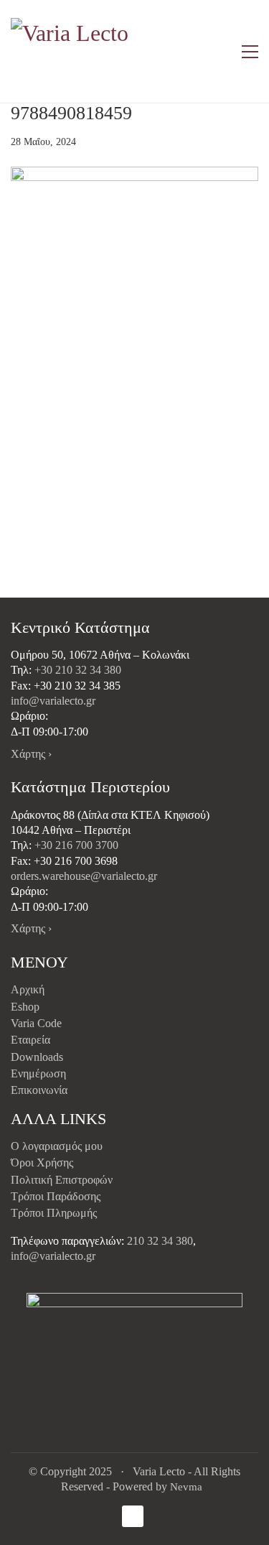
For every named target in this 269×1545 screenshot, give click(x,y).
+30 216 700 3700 (76, 845)
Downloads (37, 1057)
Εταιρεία (30, 1040)
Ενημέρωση (38, 1073)
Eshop (25, 1007)
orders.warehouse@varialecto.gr (84, 876)
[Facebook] (132, 1516)
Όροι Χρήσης (42, 1162)
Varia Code (36, 1023)
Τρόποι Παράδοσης (55, 1196)
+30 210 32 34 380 (77, 670)
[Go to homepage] (72, 51)
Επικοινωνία (39, 1090)
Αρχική (27, 989)
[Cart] (219, 51)
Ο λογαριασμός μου (57, 1146)
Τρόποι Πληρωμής (54, 1213)
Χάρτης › (31, 754)
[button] (250, 52)
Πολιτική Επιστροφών (62, 1180)
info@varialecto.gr (53, 701)
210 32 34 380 (160, 1241)
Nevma (186, 1487)
